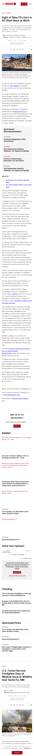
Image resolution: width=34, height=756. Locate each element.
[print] (31, 49)
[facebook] (11, 49)
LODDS (4, 666)
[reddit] (20, 49)
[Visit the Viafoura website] (28, 558)
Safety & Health (7, 13)
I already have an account (17, 575)
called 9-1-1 (16, 294)
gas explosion (14, 86)
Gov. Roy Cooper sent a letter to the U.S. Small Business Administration (16, 351)
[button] (3, 4)
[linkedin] (14, 49)
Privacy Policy (27, 748)
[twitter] (17, 49)
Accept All (17, 752)
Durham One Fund (19, 111)
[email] (22, 49)
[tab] (6, 551)
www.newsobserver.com (12, 395)
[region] (17, 554)
